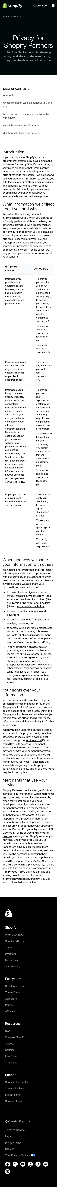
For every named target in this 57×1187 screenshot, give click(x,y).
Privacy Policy (13, 1142)
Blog (7, 1030)
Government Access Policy (34, 642)
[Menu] (53, 5)
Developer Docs (14, 986)
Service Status (13, 1101)
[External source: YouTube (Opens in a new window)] (22, 1164)
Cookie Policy (16, 481)
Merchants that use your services (22, 133)
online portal (34, 717)
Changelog (11, 1062)
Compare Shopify (15, 1037)
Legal (8, 1136)
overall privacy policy (15, 192)
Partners (10, 1005)
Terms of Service (22, 602)
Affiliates (10, 1011)
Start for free (39, 5)
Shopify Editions (14, 941)
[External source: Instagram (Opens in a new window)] (30, 1164)
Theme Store (12, 992)
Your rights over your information (21, 125)
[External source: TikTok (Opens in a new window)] (38, 1164)
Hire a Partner (13, 1094)
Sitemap (9, 1149)
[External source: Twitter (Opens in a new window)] (15, 1164)
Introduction (9, 95)
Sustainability (12, 966)
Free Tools (11, 1056)
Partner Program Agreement (29, 829)
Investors (10, 953)
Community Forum (15, 1088)
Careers (9, 947)
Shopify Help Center (16, 1082)
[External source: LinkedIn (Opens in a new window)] (45, 1164)
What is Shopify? (15, 934)
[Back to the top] (8, 913)
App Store (11, 998)
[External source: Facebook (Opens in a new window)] (7, 1164)
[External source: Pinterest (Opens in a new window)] (7, 1171)
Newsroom (11, 960)
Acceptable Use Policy (30, 606)
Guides (9, 1043)
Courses (10, 1049)
